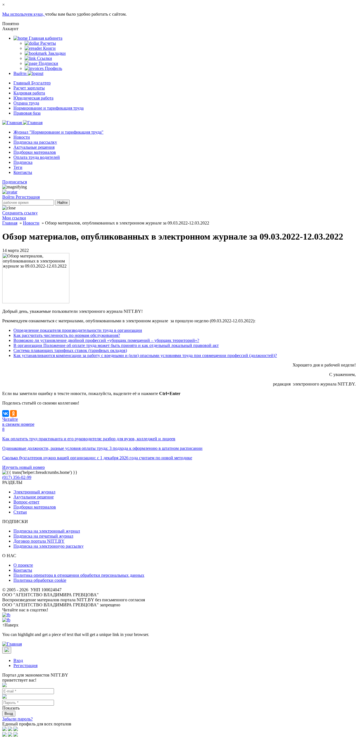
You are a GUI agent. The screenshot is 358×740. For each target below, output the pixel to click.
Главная (9, 223)
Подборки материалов (34, 152)
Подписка (22, 162)
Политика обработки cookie (39, 580)
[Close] (6, 650)
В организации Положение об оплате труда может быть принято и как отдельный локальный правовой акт (116, 345)
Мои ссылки (14, 218)
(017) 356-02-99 (16, 477)
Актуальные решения (34, 147)
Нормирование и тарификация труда (48, 108)
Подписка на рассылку (35, 142)
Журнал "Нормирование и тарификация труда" (58, 132)
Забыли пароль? (17, 719)
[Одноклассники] (13, 413)
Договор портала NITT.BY (39, 541)
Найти (62, 202)
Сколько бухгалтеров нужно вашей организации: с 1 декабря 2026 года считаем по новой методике (97, 457)
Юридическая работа (33, 98)
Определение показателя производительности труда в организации (77, 330)
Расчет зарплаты (29, 88)
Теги (17, 167)
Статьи (20, 512)
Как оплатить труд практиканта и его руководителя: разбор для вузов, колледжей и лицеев (88, 438)
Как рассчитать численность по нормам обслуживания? (66, 335)
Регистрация (28, 197)
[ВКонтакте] (5, 413)
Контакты (22, 172)
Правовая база (27, 113)
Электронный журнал (34, 492)
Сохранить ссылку (20, 213)
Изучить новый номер (23, 467)
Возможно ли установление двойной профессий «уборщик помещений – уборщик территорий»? (106, 340)
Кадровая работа (29, 93)
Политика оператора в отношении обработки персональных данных (78, 575)
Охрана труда (26, 103)
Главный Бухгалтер (32, 83)
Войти (9, 197)
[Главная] (22, 122)
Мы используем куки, (23, 14)
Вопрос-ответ (26, 502)
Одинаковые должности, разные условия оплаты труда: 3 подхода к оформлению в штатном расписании (102, 448)
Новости (21, 137)
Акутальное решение (33, 497)
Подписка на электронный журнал (46, 531)
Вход (18, 660)
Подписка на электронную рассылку (48, 546)
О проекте (23, 565)
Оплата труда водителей (36, 157)
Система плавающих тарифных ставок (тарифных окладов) (70, 350)
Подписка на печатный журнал (43, 536)
